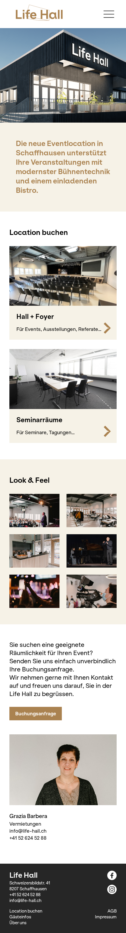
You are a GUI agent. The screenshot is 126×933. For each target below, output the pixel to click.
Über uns (17, 922)
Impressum (106, 917)
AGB (112, 911)
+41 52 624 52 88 (28, 838)
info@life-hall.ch (28, 831)
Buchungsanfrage (35, 713)
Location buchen (25, 911)
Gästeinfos (20, 917)
